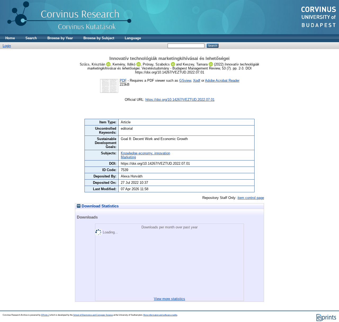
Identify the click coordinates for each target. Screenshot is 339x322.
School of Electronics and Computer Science (93, 315)
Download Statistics (100, 206)
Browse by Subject (98, 38)
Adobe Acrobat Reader (222, 80)
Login (7, 46)
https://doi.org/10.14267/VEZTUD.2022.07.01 (180, 100)
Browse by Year (60, 38)
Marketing (128, 157)
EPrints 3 (45, 315)
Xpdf (196, 80)
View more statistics (169, 299)
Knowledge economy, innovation (145, 153)
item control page (251, 198)
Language (133, 38)
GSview (185, 80)
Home (10, 38)
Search (31, 38)
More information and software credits (160, 315)
